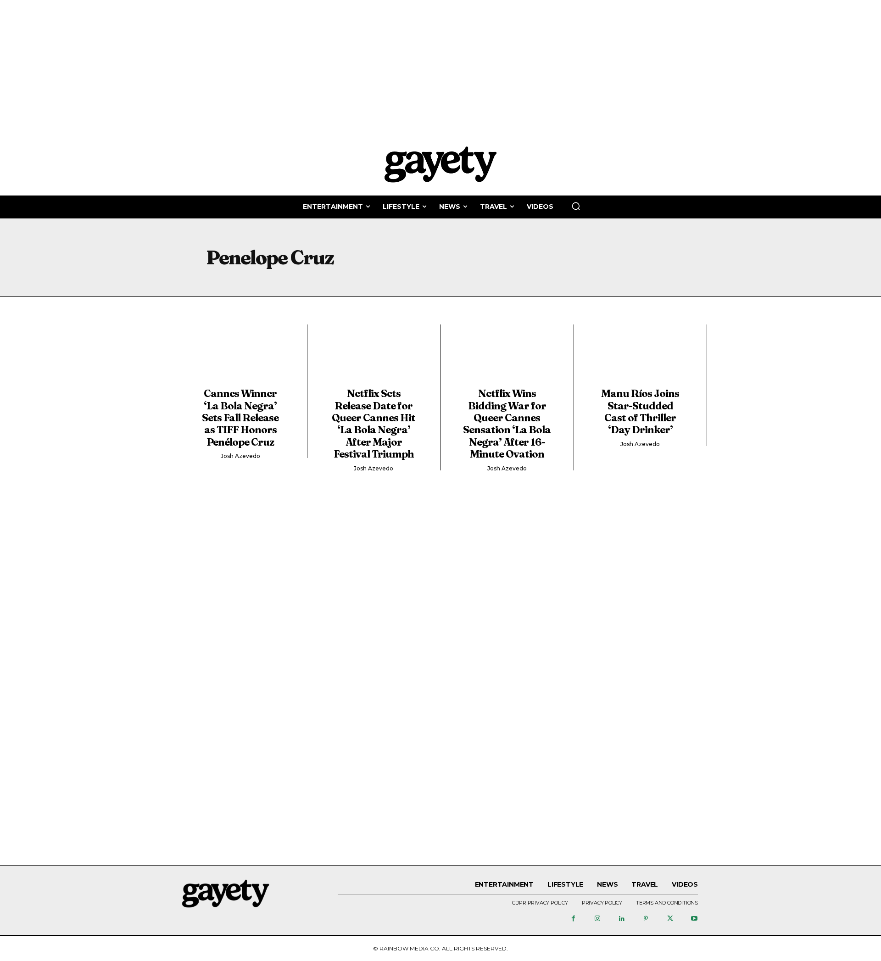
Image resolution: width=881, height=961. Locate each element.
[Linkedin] (621, 919)
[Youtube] (694, 919)
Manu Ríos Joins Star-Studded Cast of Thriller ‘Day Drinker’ (640, 411)
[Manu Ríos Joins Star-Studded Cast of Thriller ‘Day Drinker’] (640, 358)
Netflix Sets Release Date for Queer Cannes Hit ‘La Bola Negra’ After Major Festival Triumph (373, 423)
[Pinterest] (646, 919)
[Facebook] (573, 919)
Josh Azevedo (240, 456)
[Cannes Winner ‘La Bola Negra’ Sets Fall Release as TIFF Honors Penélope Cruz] (240, 358)
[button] (576, 206)
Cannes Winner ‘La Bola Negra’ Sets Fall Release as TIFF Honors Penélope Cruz (240, 417)
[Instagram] (597, 919)
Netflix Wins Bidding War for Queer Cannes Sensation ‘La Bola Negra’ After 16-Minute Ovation (507, 423)
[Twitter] (670, 919)
